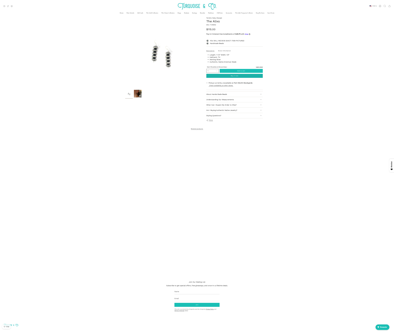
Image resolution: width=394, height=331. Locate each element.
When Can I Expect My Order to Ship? (221, 105)
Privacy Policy (210, 309)
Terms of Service (179, 310)
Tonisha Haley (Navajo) (214, 18)
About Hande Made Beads (216, 94)
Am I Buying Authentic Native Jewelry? (221, 110)
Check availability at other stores (221, 85)
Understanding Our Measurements (220, 100)
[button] (194, 13)
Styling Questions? (213, 116)
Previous (125, 53)
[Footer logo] (11, 325)
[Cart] (389, 6)
